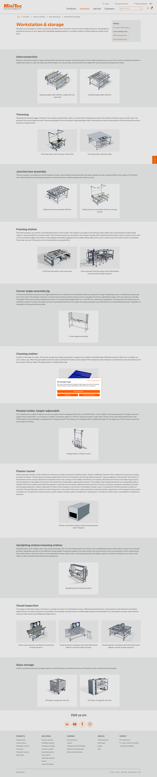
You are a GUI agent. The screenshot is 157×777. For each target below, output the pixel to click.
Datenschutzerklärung (93, 380)
